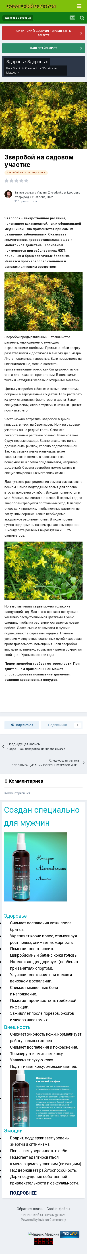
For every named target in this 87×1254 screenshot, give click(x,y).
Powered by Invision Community (43, 1219)
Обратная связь (30, 1209)
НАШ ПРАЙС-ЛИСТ (43, 48)
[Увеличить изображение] (43, 301)
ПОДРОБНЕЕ (23, 1193)
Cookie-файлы (58, 1209)
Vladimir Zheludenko (26, 68)
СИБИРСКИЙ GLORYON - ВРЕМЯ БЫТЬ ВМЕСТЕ (43, 33)
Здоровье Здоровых (27, 61)
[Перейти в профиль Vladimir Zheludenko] (8, 194)
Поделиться (23, 725)
